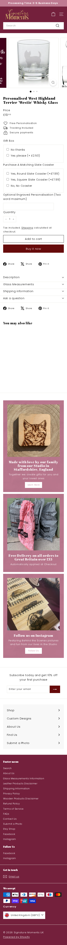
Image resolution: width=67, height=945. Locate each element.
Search (7, 768)
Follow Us (33, 650)
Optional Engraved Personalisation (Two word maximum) (32, 197)
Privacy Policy (11, 793)
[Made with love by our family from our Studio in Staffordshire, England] (33, 430)
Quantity (9, 212)
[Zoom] (53, 82)
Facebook (9, 834)
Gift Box (8, 141)
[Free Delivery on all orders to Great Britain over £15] (33, 524)
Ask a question (14, 298)
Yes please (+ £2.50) (25, 156)
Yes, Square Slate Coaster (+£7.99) (35, 179)
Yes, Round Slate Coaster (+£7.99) (35, 174)
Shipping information (18, 291)
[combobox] (33, 25)
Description (11, 277)
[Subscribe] (55, 689)
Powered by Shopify (16, 937)
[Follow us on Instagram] (33, 604)
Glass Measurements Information (23, 778)
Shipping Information (16, 788)
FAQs (6, 813)
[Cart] (53, 14)
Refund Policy (11, 803)
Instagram (9, 839)
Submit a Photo (12, 823)
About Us (8, 773)
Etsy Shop (9, 828)
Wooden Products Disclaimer (21, 798)
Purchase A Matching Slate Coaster (28, 165)
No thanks (18, 150)
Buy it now (33, 249)
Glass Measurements (18, 284)
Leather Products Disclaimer (20, 783)
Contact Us (10, 818)
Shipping (27, 227)
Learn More (34, 484)
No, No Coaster (21, 186)
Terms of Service (13, 808)
